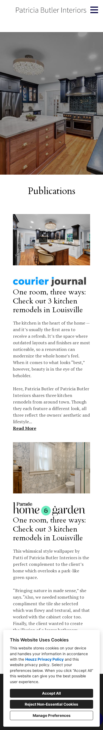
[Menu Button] (94, 9)
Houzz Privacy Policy (44, 659)
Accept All (51, 693)
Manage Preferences (52, 715)
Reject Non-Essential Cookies (51, 704)
